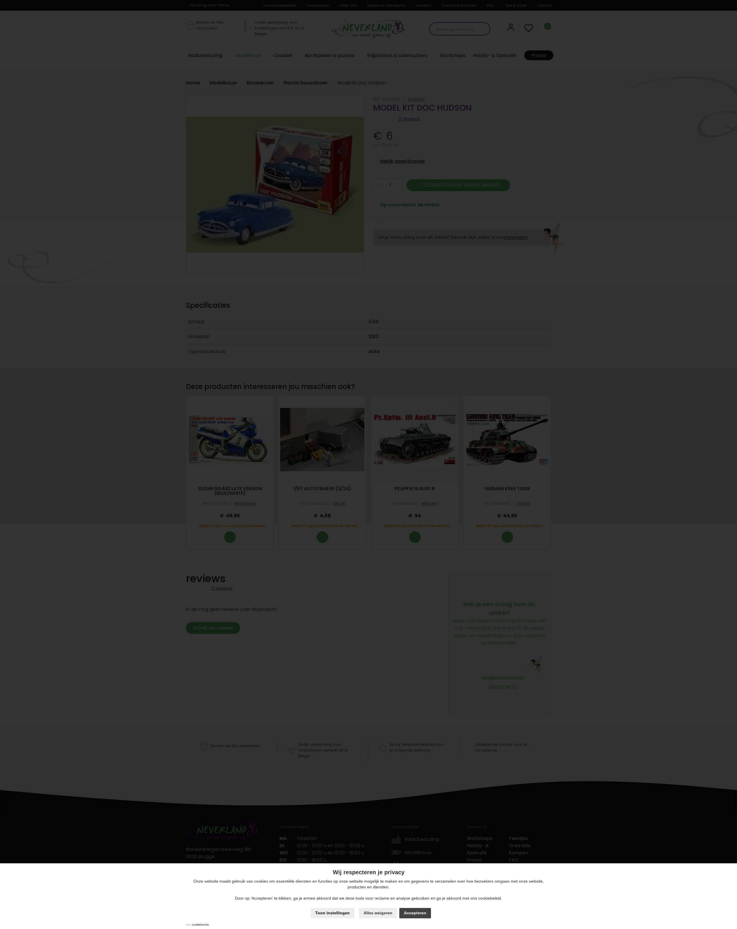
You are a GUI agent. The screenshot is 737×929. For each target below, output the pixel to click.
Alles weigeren (378, 913)
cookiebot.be (200, 924)
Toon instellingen (332, 913)
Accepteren (415, 913)
